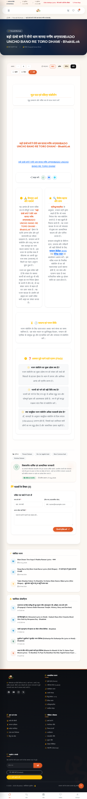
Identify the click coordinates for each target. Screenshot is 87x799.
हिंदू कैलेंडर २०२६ (52, 697)
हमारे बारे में (50, 720)
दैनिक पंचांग (58, 254)
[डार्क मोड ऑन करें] (68, 10)
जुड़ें (38, 765)
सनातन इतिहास (13, 724)
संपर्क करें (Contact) (17, 772)
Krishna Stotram (19, 458)
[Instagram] (18, 692)
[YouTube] (13, 692)
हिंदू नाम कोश (12, 736)
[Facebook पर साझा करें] (49, 178)
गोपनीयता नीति (51, 724)
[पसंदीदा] (73, 10)
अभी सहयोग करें (16, 777)
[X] (23, 692)
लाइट (52, 66)
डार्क (73, 66)
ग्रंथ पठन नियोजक (14, 732)
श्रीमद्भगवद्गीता (51, 704)
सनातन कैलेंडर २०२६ (58, 251)
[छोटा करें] (18, 66)
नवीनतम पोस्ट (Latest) (53, 685)
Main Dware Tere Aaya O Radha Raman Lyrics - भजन (69, 2)
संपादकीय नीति (51, 736)
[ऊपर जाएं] (81, 785)
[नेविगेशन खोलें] (9, 10)
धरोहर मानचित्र (13, 728)
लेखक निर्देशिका (51, 744)
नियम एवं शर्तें (50, 728)
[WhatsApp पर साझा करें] (43, 178)
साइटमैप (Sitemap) (53, 748)
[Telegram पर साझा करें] (55, 178)
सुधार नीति (50, 740)
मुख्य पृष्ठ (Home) (52, 681)
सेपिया (66, 66)
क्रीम (59, 66)
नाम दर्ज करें (17, 499)
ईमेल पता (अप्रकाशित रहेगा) (51, 499)
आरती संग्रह (50, 693)
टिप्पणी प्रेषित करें (61, 529)
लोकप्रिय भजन (51, 689)
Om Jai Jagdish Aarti (42, 454)
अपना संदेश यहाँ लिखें (20, 510)
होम (9, 18)
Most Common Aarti (60, 454)
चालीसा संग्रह (51, 708)
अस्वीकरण (50, 732)
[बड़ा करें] (29, 66)
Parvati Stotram (18, 18)
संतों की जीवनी (13, 720)
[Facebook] (9, 692)
